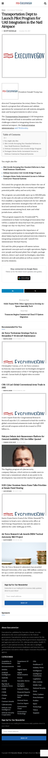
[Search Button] (45, 3)
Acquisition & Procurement (6, 662)
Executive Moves (23, 681)
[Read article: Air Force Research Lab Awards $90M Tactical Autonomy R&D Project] (24, 553)
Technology (37, 707)
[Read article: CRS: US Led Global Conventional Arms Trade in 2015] (24, 404)
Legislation (37, 679)
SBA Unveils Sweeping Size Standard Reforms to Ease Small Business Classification (23, 144)
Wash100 (36, 713)
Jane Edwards (7, 491)
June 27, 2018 (18, 491)
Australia (5, 678)
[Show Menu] (3, 3)
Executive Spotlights (20, 685)
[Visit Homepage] (24, 3)
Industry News (38, 668)
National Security (39, 688)
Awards (4, 681)
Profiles (35, 701)
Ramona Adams (7, 339)
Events (19, 678)
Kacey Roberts (7, 540)
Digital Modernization (22, 674)
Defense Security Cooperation (8, 714)
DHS (19, 666)
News (35, 691)
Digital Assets (22, 670)
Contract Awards (8, 701)
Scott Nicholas (10, 31)
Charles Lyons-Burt (9, 442)
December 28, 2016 (19, 390)
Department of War (22, 662)
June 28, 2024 (18, 540)
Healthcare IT (38, 664)
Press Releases (38, 697)
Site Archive (39, 753)
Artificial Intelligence (6, 674)
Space (35, 704)
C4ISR (4, 689)
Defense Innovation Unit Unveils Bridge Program (23, 149)
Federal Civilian (23, 689)
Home (3, 10)
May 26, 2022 (21, 442)
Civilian (4, 695)
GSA (34, 661)
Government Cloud (22, 707)
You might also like (11, 141)
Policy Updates (38, 694)
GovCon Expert (22, 703)
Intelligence (37, 671)
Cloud (4, 698)
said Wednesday (21, 128)
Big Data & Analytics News (7, 685)
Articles (4, 670)
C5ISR (4, 692)
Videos (35, 710)
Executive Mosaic (16, 753)
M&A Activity (37, 682)
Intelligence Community (37, 675)
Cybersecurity (7, 705)
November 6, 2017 (19, 339)
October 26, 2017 (24, 31)
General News (22, 700)
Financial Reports (23, 692)
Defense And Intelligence (6, 709)
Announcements (8, 666)
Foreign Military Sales (23, 696)
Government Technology (15, 10)
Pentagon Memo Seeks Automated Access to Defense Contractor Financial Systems (21, 152)
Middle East (37, 685)
